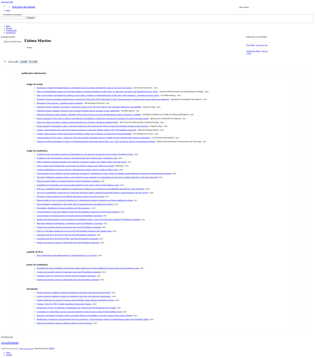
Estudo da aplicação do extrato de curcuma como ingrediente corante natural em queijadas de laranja (75, 300)
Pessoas (9, 28)
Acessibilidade (10, 342)
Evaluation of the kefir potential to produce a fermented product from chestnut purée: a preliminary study (77, 158)
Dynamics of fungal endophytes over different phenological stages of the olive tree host (70, 196)
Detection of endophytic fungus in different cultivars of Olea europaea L (65, 323)
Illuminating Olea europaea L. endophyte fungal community (60, 103)
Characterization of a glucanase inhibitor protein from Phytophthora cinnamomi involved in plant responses (78, 212)
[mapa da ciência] (253, 51)
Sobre (8, 353)
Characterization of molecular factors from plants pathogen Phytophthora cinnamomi (69, 216)
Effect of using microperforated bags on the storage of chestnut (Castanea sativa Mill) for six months (75, 166)
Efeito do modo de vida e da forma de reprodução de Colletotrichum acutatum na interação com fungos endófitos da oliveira (85, 200)
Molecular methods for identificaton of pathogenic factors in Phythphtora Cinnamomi (70, 223)
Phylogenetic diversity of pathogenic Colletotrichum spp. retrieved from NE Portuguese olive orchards (76, 308)
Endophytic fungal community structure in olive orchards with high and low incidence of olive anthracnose (78, 111)
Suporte (9, 355)
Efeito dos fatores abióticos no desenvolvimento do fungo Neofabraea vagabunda (68, 181)
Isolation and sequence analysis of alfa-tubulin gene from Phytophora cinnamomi (68, 243)
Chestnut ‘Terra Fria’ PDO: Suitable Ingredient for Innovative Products (64, 304)
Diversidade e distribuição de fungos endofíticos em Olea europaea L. (64, 208)
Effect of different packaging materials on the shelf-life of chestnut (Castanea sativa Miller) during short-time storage (81, 162)
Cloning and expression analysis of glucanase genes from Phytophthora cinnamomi (69, 227)
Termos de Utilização (26, 349)
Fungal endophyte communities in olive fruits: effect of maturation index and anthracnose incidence (75, 204)
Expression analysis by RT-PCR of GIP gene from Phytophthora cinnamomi (66, 235)
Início (8, 26)
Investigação (11, 33)
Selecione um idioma (23, 6)
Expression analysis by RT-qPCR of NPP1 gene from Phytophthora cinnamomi (67, 239)
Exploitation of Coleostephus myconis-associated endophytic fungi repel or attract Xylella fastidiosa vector (78, 185)
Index (8, 10)
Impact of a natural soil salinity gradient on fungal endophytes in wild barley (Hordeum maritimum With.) (77, 122)
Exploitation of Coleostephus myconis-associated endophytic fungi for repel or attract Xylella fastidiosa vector (79, 312)
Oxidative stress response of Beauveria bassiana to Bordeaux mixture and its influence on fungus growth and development (84, 134)
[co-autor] (250, 45)
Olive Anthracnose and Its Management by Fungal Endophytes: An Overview (67, 255)
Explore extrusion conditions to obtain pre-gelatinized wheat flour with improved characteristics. (74, 296)
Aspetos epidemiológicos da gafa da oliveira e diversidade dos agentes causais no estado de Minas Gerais (77, 170)
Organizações (11, 30)
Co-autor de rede (261, 45)
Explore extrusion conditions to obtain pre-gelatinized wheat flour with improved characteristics (74, 292)
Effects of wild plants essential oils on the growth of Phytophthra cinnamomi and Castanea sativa (74, 231)
